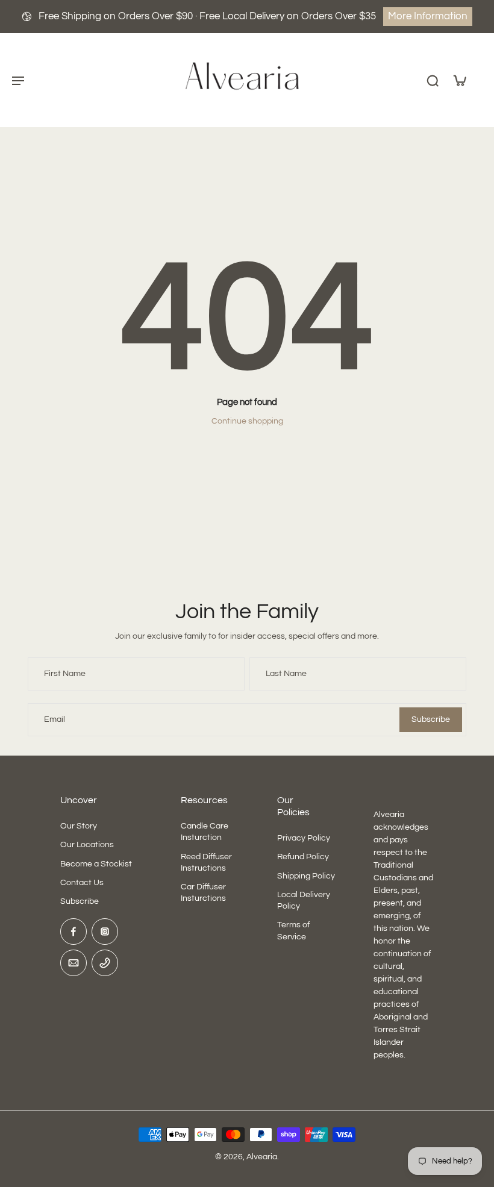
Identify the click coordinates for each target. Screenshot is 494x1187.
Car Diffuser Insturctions (203, 893)
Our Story (78, 826)
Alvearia (261, 1157)
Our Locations (87, 845)
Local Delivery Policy (303, 900)
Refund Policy (303, 857)
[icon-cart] (459, 80)
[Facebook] (73, 931)
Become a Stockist (96, 863)
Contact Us (82, 883)
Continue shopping (247, 421)
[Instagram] (105, 931)
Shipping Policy (306, 875)
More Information (427, 16)
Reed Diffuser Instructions (206, 862)
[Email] (73, 963)
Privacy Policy (303, 838)
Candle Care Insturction (204, 832)
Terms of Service (293, 931)
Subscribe (79, 901)
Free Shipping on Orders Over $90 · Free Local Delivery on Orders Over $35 (207, 16)
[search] (432, 80)
